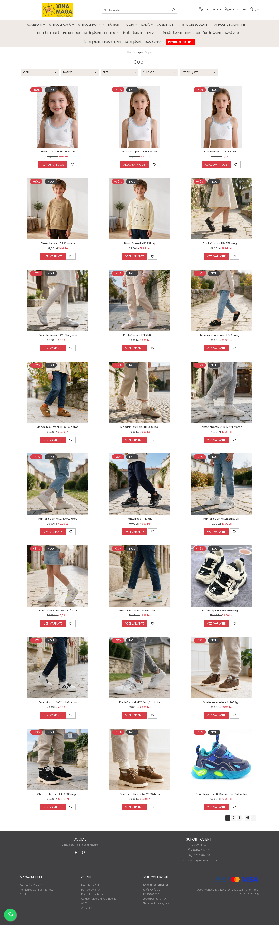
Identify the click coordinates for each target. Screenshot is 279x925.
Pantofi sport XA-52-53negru (221, 610)
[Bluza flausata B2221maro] (57, 208)
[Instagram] (83, 852)
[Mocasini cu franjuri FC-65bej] (139, 392)
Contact (25, 894)
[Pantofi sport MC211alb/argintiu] (139, 667)
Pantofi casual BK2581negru (221, 243)
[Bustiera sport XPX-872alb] (221, 117)
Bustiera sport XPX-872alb (221, 152)
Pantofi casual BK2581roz (139, 335)
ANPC (84, 903)
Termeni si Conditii (31, 885)
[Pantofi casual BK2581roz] (139, 300)
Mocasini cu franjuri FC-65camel (58, 427)
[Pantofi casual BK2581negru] (221, 208)
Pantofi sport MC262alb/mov (58, 610)
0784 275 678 (201, 850)
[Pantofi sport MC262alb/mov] (57, 576)
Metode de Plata (91, 885)
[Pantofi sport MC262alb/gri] (221, 484)
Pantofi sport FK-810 (139, 519)
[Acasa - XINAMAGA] (57, 10)
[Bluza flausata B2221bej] (139, 208)
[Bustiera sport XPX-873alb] (57, 117)
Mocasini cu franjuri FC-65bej (139, 427)
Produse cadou (180, 42)
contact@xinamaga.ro (201, 860)
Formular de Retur (92, 894)
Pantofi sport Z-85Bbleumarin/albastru (221, 794)
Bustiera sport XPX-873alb (58, 152)
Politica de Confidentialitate (36, 889)
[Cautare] (173, 10)
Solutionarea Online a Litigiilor (99, 898)
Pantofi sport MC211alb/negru (58, 702)
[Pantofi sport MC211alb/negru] (57, 667)
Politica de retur (90, 889)
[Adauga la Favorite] (72, 164)
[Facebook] (75, 852)
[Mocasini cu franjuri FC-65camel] (57, 392)
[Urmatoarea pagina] (253, 818)
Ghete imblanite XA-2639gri (221, 702)
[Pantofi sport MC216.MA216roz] (57, 484)
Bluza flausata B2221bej (139, 243)
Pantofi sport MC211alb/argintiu (139, 702)
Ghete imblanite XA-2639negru (57, 794)
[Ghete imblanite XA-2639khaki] (139, 759)
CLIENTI (86, 877)
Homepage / (135, 52)
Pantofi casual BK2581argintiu (58, 335)
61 (247, 818)
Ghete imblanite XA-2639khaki (139, 794)
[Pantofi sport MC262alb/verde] (139, 576)
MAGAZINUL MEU (31, 877)
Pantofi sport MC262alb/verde (139, 610)
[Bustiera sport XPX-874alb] (139, 117)
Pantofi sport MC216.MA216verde (221, 427)
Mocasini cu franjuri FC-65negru (221, 335)
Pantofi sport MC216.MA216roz (57, 519)
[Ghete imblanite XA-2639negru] (57, 759)
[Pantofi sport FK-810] (139, 484)
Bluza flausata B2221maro (58, 243)
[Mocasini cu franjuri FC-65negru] (221, 300)
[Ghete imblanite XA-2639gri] (221, 667)
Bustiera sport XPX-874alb (139, 152)
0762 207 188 (201, 855)
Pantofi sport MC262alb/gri (221, 519)
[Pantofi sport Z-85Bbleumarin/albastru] (221, 759)
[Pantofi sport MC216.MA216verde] (221, 392)
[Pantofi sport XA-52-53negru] (221, 576)
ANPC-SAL (87, 907)
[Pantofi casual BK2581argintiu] (57, 300)
